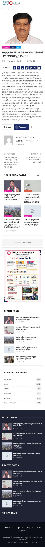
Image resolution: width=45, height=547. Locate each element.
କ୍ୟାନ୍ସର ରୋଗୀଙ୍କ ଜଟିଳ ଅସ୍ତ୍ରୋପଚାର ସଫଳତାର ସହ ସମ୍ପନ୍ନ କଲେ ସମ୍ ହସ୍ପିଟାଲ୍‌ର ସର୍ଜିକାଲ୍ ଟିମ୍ (12, 162)
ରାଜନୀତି (13, 47)
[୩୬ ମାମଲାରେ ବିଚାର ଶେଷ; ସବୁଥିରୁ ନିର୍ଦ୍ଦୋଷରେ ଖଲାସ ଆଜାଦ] (9, 359)
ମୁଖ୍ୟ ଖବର (6, 47)
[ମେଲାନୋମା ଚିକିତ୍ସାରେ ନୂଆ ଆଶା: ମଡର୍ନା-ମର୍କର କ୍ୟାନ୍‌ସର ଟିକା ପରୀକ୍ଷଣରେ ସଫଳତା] (32, 186)
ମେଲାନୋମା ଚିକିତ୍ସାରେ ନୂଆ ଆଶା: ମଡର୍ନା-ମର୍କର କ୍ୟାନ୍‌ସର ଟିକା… (28, 328)
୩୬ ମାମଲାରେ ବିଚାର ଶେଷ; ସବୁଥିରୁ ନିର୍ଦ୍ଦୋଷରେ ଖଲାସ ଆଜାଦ (26, 358)
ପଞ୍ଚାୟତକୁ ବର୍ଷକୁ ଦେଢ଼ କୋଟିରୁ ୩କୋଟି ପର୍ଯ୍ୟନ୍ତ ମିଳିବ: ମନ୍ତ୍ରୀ (27, 318)
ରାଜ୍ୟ (18, 47)
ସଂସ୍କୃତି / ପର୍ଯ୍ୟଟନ (10, 403)
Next (12, 232)
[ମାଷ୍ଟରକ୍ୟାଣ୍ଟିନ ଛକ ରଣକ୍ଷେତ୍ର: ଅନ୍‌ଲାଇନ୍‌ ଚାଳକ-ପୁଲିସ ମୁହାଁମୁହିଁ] (32, 211)
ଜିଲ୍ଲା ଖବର (31, 527)
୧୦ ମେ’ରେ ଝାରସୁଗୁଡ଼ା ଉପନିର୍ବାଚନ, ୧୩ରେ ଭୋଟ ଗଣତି (33, 159)
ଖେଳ (38, 527)
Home (7, 527)
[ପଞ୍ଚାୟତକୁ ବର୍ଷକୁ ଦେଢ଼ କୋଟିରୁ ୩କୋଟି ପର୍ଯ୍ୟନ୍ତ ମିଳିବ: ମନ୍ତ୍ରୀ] (12, 186)
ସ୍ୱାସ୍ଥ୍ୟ (7, 398)
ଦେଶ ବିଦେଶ (28, 191)
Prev (7, 232)
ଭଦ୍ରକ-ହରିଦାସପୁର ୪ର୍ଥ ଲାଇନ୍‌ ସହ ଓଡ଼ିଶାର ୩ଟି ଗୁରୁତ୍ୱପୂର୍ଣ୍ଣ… (26, 338)
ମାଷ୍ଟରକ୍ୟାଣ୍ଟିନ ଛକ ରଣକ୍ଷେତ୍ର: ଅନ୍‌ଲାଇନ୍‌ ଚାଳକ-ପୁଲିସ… (26, 348)
